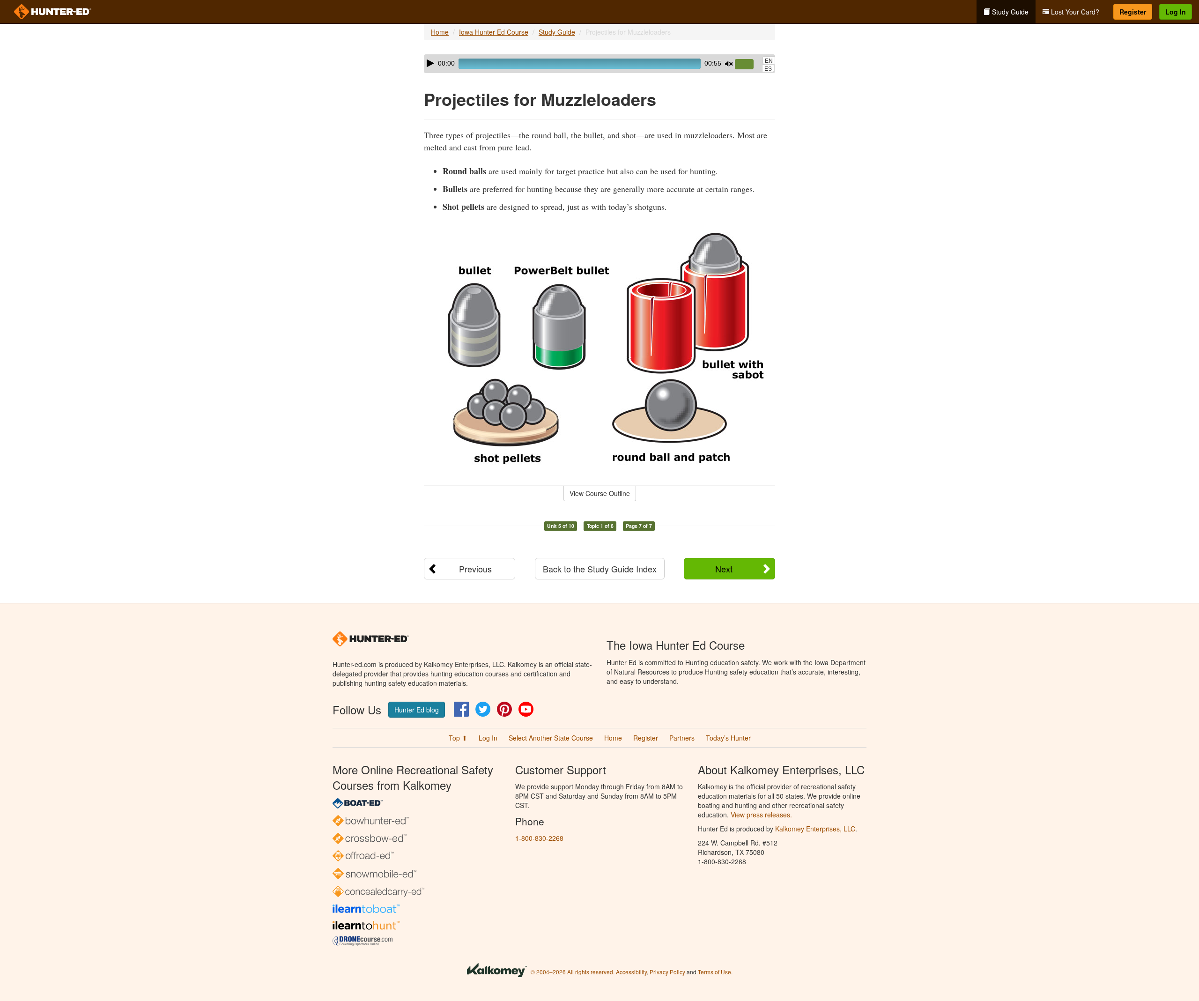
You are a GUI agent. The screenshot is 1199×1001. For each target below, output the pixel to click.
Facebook (461, 709)
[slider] (748, 65)
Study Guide (1009, 11)
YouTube (525, 709)
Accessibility (631, 972)
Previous (475, 569)
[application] (599, 63)
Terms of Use (714, 972)
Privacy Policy (667, 972)
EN (769, 61)
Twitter (482, 709)
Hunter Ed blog (416, 709)
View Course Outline (600, 493)
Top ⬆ (458, 737)
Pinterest (504, 709)
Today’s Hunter (728, 737)
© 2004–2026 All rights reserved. (572, 972)
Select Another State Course (551, 737)
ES (768, 69)
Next (724, 569)
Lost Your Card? (1074, 11)
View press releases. (761, 814)
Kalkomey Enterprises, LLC (815, 828)
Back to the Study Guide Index (600, 569)
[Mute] (729, 63)
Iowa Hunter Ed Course (493, 32)
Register (1132, 11)
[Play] (430, 63)
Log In (1175, 11)
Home (440, 32)
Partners (682, 737)
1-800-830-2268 (539, 838)
